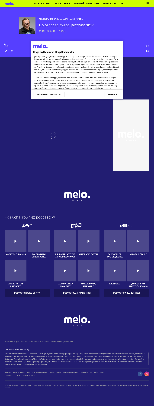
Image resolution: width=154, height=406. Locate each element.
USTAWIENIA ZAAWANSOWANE (49, 95)
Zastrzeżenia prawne (21, 372)
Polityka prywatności (40, 372)
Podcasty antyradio (77, 293)
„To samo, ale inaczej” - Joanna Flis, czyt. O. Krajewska (138, 285)
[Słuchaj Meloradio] (9, 3)
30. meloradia (62, 3)
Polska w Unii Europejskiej (39, 255)
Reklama (84, 372)
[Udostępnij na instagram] (146, 373)
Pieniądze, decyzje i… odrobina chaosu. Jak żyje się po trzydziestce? (65, 255)
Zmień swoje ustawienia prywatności (64, 372)
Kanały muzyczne (113, 3)
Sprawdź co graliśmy (86, 3)
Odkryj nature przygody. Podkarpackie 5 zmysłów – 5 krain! (16, 285)
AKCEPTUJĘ (112, 95)
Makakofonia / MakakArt (65, 285)
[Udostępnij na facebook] (140, 373)
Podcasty (25, 341)
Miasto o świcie (138, 254)
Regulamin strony (97, 372)
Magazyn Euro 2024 (16, 254)
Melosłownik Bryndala (38, 341)
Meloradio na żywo (12, 341)
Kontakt (8, 372)
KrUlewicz (114, 284)
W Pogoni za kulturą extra (115, 255)
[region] (77, 358)
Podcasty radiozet (27, 293)
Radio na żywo (42, 3)
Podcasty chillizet (126, 293)
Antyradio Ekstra (88, 254)
